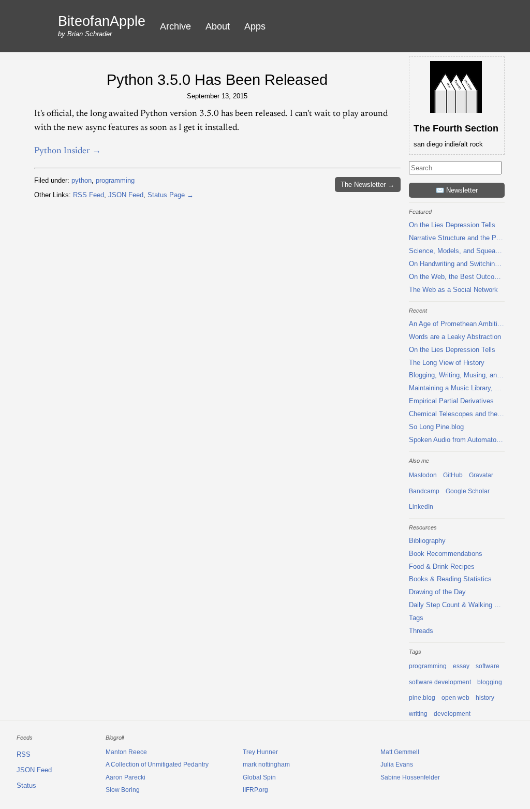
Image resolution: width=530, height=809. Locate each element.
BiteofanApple (101, 21)
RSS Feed (88, 195)
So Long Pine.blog (436, 427)
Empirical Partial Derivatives (451, 401)
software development (440, 682)
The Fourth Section (456, 128)
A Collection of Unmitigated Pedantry (157, 764)
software (487, 666)
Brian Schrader (89, 34)
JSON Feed (125, 195)
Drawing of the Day (437, 592)
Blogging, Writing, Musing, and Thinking (457, 375)
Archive (175, 26)
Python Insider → (67, 151)
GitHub (453, 475)
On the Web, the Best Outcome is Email (457, 277)
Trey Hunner (260, 752)
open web (455, 697)
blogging (489, 682)
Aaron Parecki (125, 777)
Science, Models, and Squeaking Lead (457, 251)
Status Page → (171, 195)
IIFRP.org (255, 789)
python (81, 180)
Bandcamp (424, 491)
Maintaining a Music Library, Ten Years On (457, 388)
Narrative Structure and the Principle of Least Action (457, 238)
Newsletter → (367, 184)
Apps (255, 26)
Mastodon (423, 475)
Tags (416, 618)
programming (115, 180)
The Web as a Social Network (453, 289)
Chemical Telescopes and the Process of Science (457, 414)
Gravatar (481, 475)
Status (26, 785)
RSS (24, 754)
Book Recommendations (445, 553)
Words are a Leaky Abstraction (455, 337)
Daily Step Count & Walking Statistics (457, 605)
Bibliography (427, 541)
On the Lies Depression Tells (452, 225)
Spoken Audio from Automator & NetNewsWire (457, 440)
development (452, 713)
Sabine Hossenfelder (410, 777)
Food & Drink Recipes (442, 566)
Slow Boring (123, 789)
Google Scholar (468, 491)
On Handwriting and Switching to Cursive (457, 264)
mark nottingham (266, 764)
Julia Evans (396, 764)
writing (418, 713)
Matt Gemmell (399, 752)
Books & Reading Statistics (450, 579)
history (485, 697)
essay (461, 666)
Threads (421, 631)
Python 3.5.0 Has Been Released (217, 79)
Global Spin (259, 777)
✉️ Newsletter (457, 190)
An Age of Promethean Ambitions (457, 324)
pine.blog (422, 697)
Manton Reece (126, 752)
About (217, 26)
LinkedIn (421, 506)
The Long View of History (446, 362)
